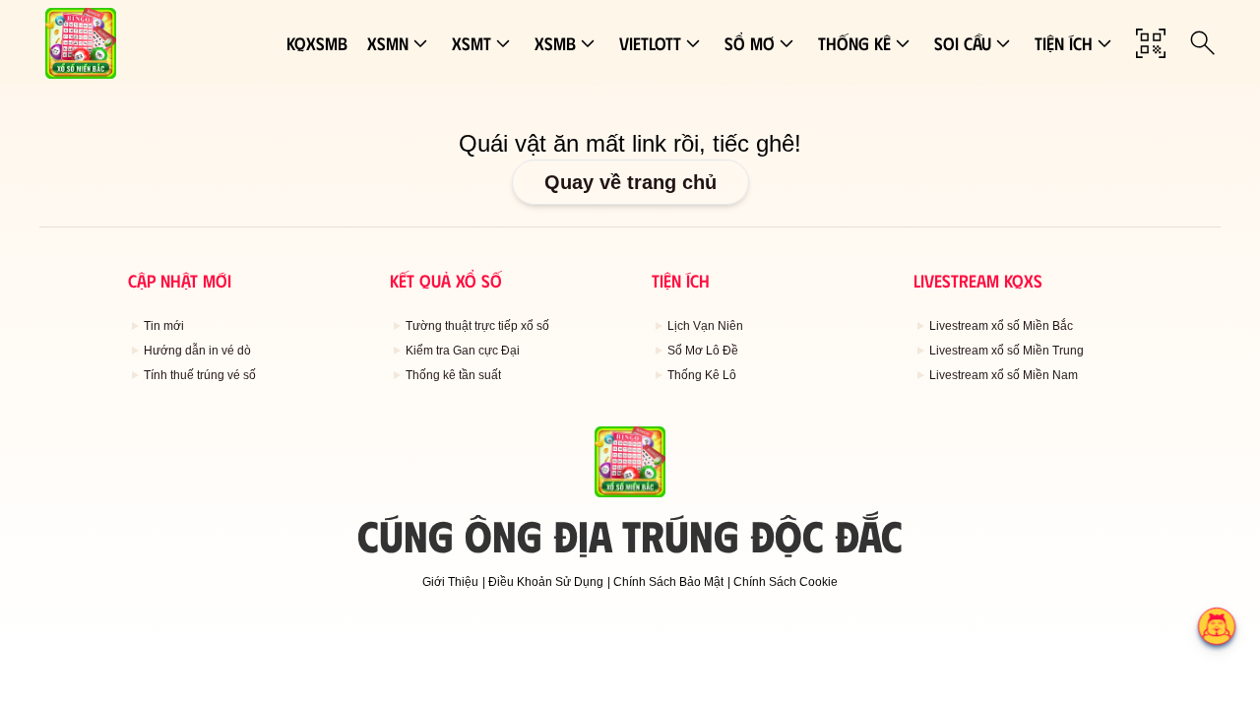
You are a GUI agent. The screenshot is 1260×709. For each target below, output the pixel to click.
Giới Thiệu (450, 582)
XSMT (471, 43)
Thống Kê (854, 43)
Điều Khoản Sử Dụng (545, 582)
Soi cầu (962, 43)
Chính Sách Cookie (785, 582)
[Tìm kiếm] (1203, 43)
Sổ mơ (749, 43)
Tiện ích (1064, 43)
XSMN (388, 43)
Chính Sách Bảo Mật (668, 582)
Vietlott (650, 43)
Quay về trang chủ (630, 182)
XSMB (555, 43)
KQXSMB (316, 43)
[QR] (1151, 43)
